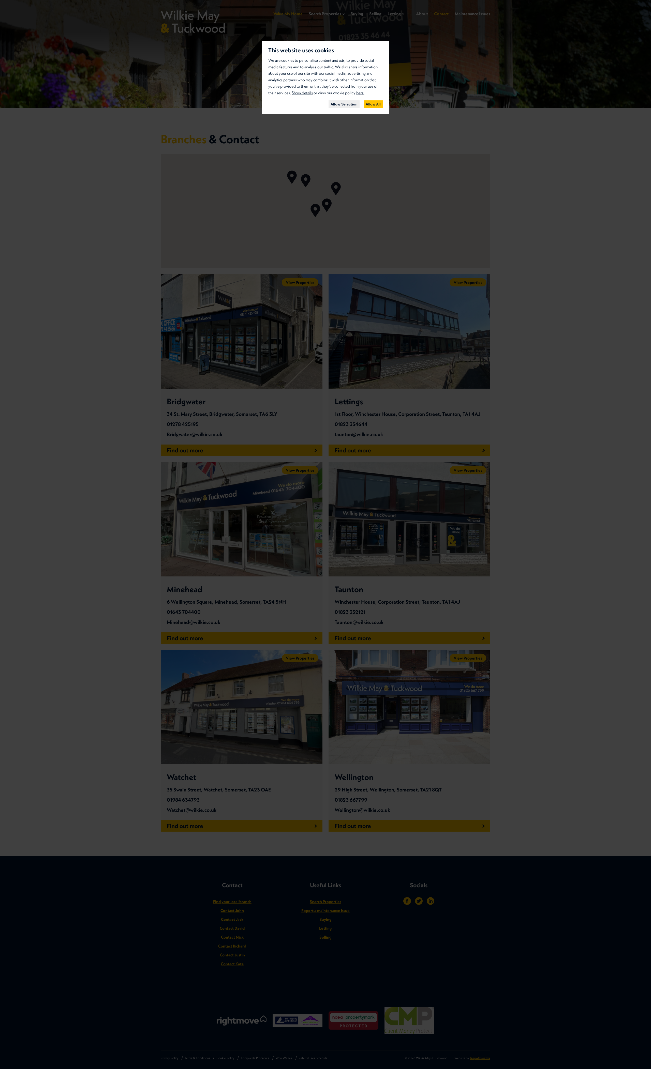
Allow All (373, 104)
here (360, 92)
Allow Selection (344, 104)
